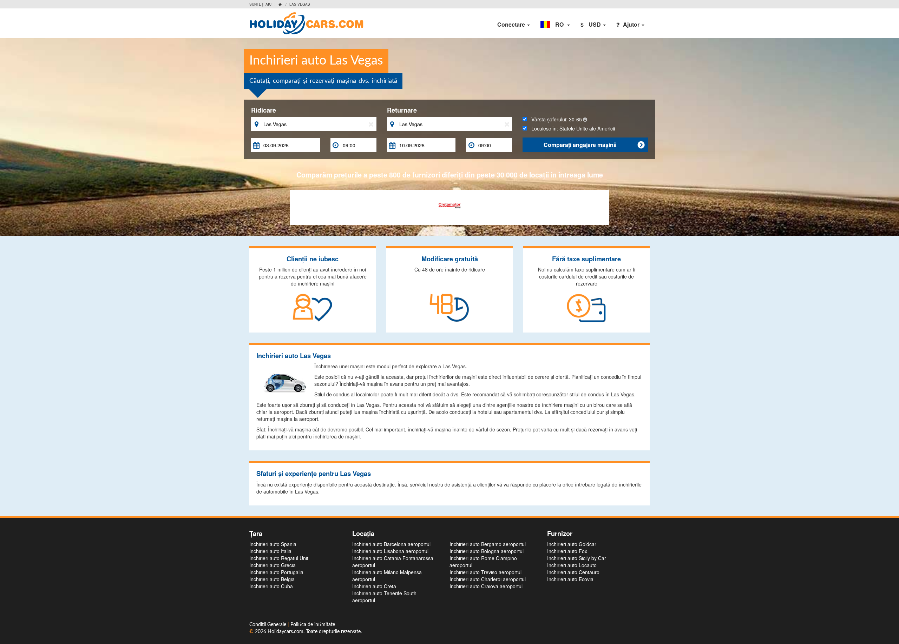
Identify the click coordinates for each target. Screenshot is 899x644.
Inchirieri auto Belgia (272, 579)
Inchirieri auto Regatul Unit (278, 558)
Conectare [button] (511, 24)
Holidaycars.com (285, 631)
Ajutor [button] (632, 24)
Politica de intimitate (312, 624)
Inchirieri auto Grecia (272, 565)
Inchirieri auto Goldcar (571, 544)
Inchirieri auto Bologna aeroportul (487, 551)
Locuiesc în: (571, 128)
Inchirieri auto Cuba (271, 586)
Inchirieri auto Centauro (573, 572)
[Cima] (450, 204)
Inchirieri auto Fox (567, 551)
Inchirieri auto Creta (374, 586)
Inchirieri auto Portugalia (276, 572)
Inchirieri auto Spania (272, 544)
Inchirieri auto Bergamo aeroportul (488, 544)
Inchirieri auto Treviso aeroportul (485, 572)
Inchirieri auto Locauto (572, 565)
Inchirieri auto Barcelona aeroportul (391, 544)
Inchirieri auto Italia (270, 551)
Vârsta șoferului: (554, 119)
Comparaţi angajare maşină (594, 145)
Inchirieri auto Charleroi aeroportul (488, 579)
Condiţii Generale (268, 624)
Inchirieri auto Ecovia (570, 579)
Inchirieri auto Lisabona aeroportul (390, 551)
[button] (555, 24)
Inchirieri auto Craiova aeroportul (486, 586)
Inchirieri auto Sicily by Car (576, 558)
